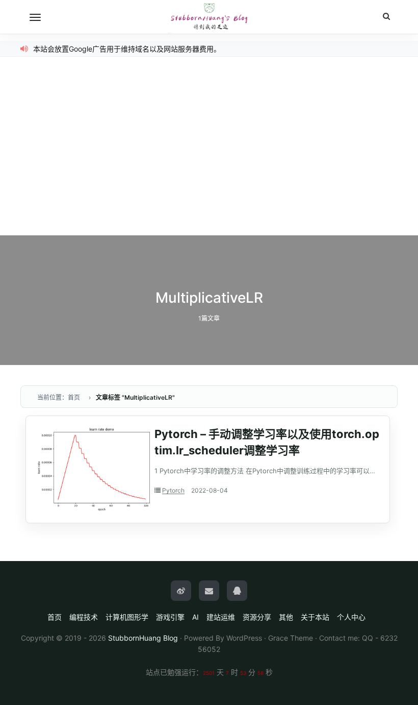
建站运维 (220, 617)
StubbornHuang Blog (143, 638)
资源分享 (257, 617)
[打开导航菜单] (35, 17)
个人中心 (351, 617)
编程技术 (83, 617)
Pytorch (173, 490)
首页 (54, 617)
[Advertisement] (209, 158)
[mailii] (209, 590)
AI (195, 617)
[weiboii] (181, 590)
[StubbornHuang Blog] (209, 17)
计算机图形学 (127, 617)
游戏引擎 (170, 617)
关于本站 (315, 617)
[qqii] (237, 590)
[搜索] (386, 16)
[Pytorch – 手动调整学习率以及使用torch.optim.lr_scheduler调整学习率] (93, 469)
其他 (286, 617)
